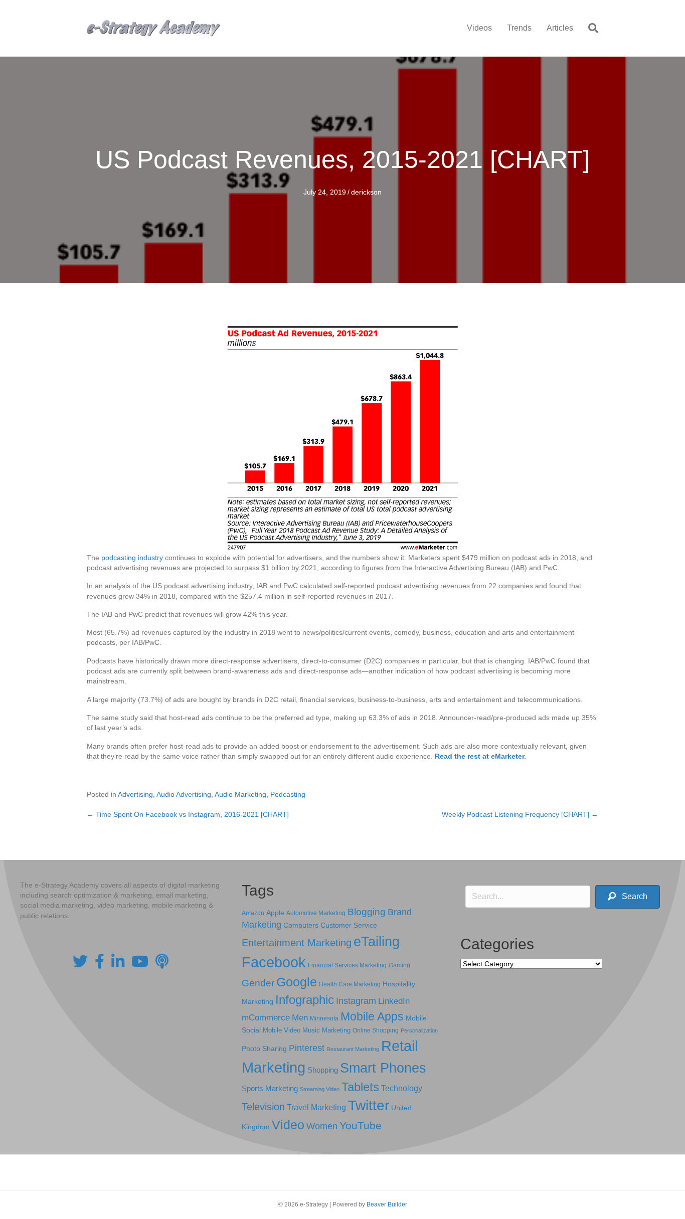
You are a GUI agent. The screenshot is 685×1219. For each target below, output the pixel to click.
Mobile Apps (372, 1016)
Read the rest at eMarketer (479, 756)
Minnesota (324, 1018)
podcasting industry (132, 558)
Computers (300, 925)
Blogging (367, 912)
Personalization (419, 1030)
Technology (401, 1088)
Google (296, 982)
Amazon (253, 913)
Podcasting (287, 794)
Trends (519, 28)
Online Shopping (376, 1030)
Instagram (356, 1001)
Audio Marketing (240, 794)
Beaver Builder (387, 1204)
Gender (258, 983)
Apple (275, 913)
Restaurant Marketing (352, 1049)
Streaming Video (319, 1089)
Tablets (360, 1087)
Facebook (274, 962)
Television (263, 1106)
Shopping (322, 1070)
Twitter (368, 1105)
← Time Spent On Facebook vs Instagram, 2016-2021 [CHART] (188, 814)
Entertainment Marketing (297, 942)
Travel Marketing (316, 1107)
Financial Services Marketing (347, 965)
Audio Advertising (183, 794)
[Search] (589, 28)
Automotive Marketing (316, 913)
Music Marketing (326, 1030)
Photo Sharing (264, 1048)
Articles (560, 28)
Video (288, 1125)
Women (321, 1126)
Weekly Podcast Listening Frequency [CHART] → (520, 814)
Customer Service (348, 925)
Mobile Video (281, 1030)
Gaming (399, 965)
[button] (627, 897)
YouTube (360, 1125)
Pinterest (306, 1048)
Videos (479, 28)
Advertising (135, 794)
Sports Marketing (270, 1089)
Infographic (304, 999)
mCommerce (266, 1017)
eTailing (377, 941)
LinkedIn (394, 1001)
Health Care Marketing (350, 984)
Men (300, 1017)
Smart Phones (383, 1068)
